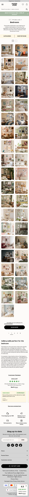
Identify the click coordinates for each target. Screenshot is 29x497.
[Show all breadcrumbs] (10, 20)
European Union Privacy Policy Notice (14, 481)
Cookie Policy (23, 470)
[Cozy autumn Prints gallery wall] (7, 187)
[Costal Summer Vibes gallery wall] (21, 64)
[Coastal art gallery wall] (7, 215)
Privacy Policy (14, 479)
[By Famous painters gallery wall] (7, 50)
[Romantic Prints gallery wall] (21, 174)
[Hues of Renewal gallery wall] (21, 215)
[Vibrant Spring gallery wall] (7, 228)
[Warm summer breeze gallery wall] (21, 187)
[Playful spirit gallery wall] (7, 146)
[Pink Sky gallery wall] (7, 160)
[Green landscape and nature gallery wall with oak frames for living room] (7, 283)
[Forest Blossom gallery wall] (7, 174)
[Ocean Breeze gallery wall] (7, 78)
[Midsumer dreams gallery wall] (7, 201)
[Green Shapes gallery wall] (21, 160)
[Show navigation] (2, 4)
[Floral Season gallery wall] (21, 146)
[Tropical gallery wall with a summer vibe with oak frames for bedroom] (7, 311)
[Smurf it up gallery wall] (21, 50)
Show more (14, 327)
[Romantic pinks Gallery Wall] (7, 242)
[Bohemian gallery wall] (7, 133)
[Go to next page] (20, 333)
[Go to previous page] (8, 333)
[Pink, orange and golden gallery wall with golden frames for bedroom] (7, 297)
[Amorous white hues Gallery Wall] (21, 228)
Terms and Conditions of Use (10, 470)
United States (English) (15, 490)
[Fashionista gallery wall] (7, 64)
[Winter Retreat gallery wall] (7, 119)
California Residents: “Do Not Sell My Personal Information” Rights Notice (14, 475)
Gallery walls (17, 19)
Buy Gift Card (15, 466)
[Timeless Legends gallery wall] (21, 91)
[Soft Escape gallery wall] (21, 105)
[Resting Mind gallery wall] (7, 91)
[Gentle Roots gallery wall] (21, 78)
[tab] (23, 4)
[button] (16, 41)
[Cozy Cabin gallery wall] (21, 119)
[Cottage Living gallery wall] (21, 201)
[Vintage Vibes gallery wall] (21, 133)
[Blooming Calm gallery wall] (7, 105)
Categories (7, 36)
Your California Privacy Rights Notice (14, 473)
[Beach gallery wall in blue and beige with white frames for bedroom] (21, 283)
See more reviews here (14, 406)
